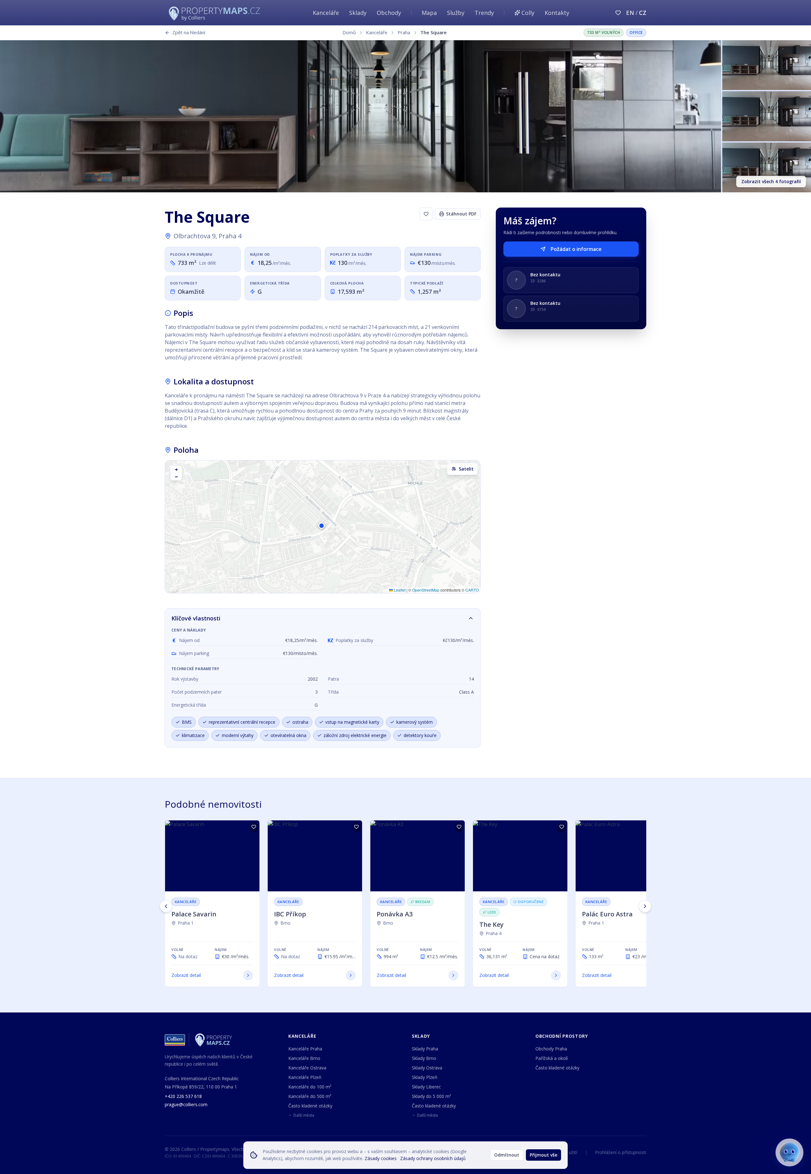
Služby (455, 12)
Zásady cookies (381, 1158)
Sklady (358, 12)
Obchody (389, 12)
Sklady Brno (424, 1058)
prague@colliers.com (186, 1104)
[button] (322, 527)
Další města (303, 1115)
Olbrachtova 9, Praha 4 (207, 236)
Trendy (484, 12)
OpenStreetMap (425, 590)
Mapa (429, 12)
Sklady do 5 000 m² (431, 1096)
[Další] (645, 906)
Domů (349, 32)
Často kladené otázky (310, 1106)
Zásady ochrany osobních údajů (433, 1158)
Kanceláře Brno (304, 1058)
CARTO (472, 590)
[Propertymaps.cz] (216, 12)
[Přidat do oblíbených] (254, 827)
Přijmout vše (543, 1155)
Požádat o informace (576, 249)
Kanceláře (326, 12)
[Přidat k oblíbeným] (426, 214)
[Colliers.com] (175, 1040)
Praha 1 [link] (186, 923)
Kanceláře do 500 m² (309, 1096)
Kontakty (557, 12)
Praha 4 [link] (493, 933)
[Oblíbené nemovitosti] (618, 13)
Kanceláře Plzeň (305, 1077)
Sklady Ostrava (427, 1068)
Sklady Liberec (426, 1087)
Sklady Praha (425, 1049)
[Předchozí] (166, 906)
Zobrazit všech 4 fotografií (771, 181)
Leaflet (399, 590)
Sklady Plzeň (424, 1077)
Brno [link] (285, 923)
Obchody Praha (551, 1049)
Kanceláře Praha (305, 1049)
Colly (527, 12)
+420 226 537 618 (183, 1096)
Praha (404, 32)
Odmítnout (506, 1155)
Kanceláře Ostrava (307, 1068)
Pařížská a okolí (551, 1058)
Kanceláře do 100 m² (309, 1087)
